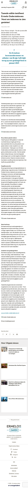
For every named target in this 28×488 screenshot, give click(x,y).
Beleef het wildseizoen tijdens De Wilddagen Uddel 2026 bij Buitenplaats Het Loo (17, 383)
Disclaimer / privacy (14, 473)
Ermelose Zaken (13, 2)
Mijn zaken (26, 2)
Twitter (15, 452)
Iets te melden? (14, 468)
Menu (2, 2)
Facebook (15, 449)
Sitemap (14, 471)
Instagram (15, 455)
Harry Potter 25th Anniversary (16, 399)
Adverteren (14, 465)
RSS (15, 457)
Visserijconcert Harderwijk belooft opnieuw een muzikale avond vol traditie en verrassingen (16, 351)
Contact (14, 442)
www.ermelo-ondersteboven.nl (10, 313)
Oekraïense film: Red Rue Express (17, 365)
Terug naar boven (14, 420)
